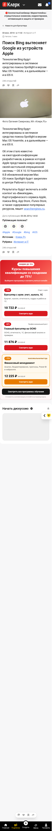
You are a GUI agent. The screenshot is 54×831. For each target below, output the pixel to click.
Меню (35, 828)
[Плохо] (22, 226)
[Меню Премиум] (23, 4)
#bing (27, 232)
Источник (8, 237)
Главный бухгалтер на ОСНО (20, 328)
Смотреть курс (26, 313)
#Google (16, 232)
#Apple (6, 232)
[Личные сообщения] (39, 4)
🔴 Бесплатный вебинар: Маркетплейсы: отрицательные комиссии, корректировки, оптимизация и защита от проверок (25, 16)
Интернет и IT (30, 33)
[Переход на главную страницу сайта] (11, 4)
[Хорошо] (5, 226)
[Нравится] (8, 85)
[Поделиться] (18, 85)
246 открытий (9, 247)
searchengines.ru (34, 208)
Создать (25, 827)
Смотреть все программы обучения (26, 391)
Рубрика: (7, 241)
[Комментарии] (3, 85)
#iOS (35, 232)
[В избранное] (13, 85)
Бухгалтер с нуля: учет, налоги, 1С (23, 294)
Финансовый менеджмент (19, 363)
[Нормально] (14, 226)
